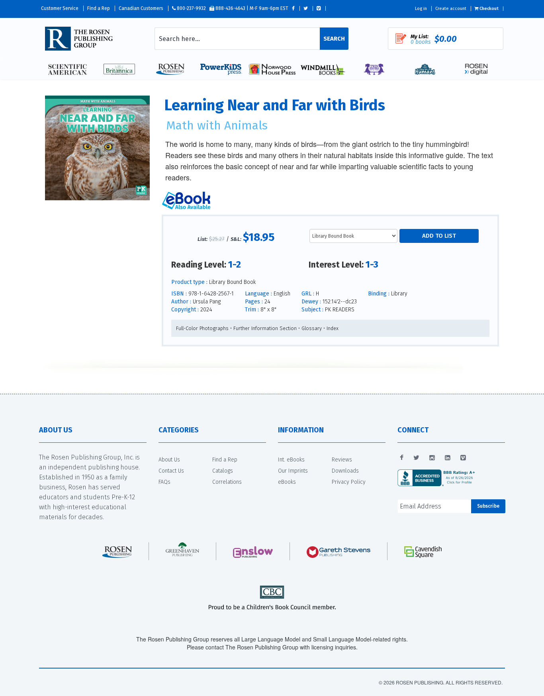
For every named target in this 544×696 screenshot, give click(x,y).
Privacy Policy (349, 482)
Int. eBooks (291, 459)
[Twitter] (416, 457)
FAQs (164, 482)
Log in (421, 8)
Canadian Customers (141, 8)
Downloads (345, 470)
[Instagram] (432, 457)
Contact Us (171, 470)
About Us (169, 459)
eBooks (287, 482)
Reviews (342, 459)
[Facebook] (401, 457)
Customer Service (59, 8)
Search (334, 38)
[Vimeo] (463, 457)
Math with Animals (217, 125)
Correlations (227, 482)
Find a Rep (98, 8)
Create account (450, 8)
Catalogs (222, 470)
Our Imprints (293, 470)
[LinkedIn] (447, 457)
